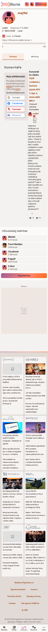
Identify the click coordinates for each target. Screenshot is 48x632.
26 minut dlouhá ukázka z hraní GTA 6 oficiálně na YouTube (12, 547)
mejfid (36, 113)
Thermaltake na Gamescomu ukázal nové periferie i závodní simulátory (11, 463)
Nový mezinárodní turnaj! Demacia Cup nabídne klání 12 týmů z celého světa (12, 516)
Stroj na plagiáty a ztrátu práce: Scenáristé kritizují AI (12, 401)
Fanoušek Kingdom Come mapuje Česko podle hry (11, 565)
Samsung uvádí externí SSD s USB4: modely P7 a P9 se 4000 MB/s (35, 547)
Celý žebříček (24, 275)
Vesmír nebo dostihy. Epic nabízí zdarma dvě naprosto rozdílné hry (12, 390)
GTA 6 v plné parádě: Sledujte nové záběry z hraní (35, 438)
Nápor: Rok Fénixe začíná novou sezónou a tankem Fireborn (35, 515)
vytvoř (17, 89)
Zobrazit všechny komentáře (34, 107)
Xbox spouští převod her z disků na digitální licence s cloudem (12, 451)
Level (8, 36)
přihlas (9, 86)
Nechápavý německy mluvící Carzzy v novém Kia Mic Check (12, 494)
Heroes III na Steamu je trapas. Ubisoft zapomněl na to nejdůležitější (35, 408)
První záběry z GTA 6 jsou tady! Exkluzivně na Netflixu (12, 379)
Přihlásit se (41, 4)
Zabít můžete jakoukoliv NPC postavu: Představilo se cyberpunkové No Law (35, 450)
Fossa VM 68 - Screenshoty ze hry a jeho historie (34, 494)
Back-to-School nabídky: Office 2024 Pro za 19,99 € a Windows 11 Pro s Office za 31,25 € (35, 559)
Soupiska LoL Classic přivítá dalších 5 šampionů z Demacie (11, 505)
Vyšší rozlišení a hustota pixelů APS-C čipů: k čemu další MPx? (35, 89)
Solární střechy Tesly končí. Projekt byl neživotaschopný (34, 571)
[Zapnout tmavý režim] (32, 4)
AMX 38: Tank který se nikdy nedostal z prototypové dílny (34, 505)
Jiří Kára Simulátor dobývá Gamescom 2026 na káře (35, 396)
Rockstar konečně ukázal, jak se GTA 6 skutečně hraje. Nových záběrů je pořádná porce (35, 382)
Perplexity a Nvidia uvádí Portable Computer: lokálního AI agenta (12, 439)
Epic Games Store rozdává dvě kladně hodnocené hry (33, 462)
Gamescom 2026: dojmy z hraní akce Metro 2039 (12, 556)
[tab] (13, 56)
